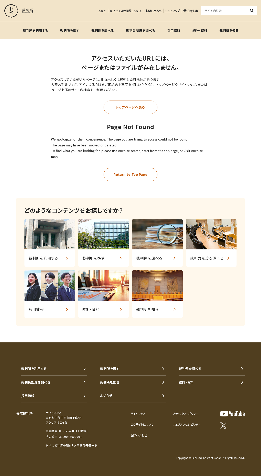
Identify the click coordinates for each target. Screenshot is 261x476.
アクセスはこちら (56, 422)
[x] (223, 425)
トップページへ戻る (130, 107)
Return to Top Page (130, 174)
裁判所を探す (69, 30)
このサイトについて (142, 424)
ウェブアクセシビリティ (186, 424)
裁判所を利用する (35, 30)
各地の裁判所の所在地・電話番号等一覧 (71, 445)
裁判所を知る (229, 30)
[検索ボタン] (252, 10)
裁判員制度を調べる (140, 30)
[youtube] (232, 413)
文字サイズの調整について (126, 11)
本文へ (102, 11)
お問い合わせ (153, 11)
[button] (246, 327)
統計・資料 (199, 30)
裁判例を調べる (102, 30)
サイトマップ (172, 11)
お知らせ (106, 395)
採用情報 (173, 30)
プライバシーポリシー (186, 414)
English (192, 11)
